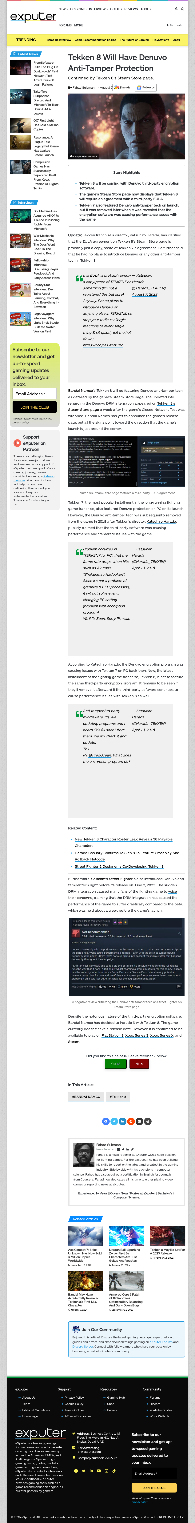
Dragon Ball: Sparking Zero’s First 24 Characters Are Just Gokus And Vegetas (124, 1255)
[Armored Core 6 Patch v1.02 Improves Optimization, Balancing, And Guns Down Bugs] (126, 1281)
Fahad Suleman (81, 87)
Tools (146, 9)
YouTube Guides (161, 1410)
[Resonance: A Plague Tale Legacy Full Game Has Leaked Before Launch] (20, 142)
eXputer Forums (161, 1342)
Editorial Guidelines (36, 1410)
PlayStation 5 (112, 1035)
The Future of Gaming (134, 39)
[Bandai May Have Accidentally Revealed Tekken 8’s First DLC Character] (85, 1281)
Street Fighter (121, 878)
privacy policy (21, 422)
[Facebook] (106, 1121)
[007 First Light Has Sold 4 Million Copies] (20, 125)
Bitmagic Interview (59, 39)
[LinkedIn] (122, 1121)
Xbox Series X (161, 1035)
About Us (28, 1397)
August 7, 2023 (144, 294)
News (63, 9)
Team (26, 1403)
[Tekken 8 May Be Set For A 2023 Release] (167, 1236)
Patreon (112, 1410)
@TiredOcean (99, 755)
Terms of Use (74, 1410)
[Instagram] (107, 1471)
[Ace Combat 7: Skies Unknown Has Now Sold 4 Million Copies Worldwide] (85, 1236)
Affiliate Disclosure (78, 1416)
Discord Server (82, 1346)
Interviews (98, 9)
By (70, 87)
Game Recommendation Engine (95, 39)
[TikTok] (114, 1471)
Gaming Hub (116, 1397)
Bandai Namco (80, 390)
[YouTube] (99, 1471)
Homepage (30, 1416)
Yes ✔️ (116, 1063)
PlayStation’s (161, 39)
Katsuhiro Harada (161, 521)
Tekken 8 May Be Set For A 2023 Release (167, 1251)
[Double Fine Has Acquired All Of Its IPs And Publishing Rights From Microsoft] (20, 216)
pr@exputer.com (89, 1451)
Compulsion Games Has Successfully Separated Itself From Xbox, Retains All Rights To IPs (46, 175)
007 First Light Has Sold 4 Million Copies (46, 124)
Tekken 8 (119, 1096)
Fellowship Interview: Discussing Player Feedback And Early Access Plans (47, 268)
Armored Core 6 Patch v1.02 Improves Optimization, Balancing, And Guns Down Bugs (126, 1300)
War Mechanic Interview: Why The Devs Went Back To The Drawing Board (44, 244)
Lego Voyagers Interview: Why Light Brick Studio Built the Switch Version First (46, 322)
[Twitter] (114, 1121)
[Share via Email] (139, 1121)
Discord (155, 1403)
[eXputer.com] (33, 17)
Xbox (176, 39)
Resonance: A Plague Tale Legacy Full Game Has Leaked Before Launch (46, 146)
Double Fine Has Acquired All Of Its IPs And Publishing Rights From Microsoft (47, 219)
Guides (116, 9)
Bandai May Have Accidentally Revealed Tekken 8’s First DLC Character (83, 1300)
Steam (73, 1041)
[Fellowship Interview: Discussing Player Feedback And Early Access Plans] (20, 265)
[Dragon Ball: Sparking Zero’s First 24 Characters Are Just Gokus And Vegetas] (126, 1236)
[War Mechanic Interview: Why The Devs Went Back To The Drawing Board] (20, 241)
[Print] (148, 1121)
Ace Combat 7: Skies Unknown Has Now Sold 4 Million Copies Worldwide (85, 1255)
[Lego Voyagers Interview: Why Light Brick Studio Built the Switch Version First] (20, 319)
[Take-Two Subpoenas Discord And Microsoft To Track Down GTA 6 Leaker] (20, 96)
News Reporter (105, 1149)
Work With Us (159, 1416)
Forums (65, 25)
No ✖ (139, 1063)
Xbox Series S (137, 1035)
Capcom (98, 878)
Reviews (131, 9)
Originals (78, 9)
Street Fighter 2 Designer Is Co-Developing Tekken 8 (119, 866)
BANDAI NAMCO (87, 1096)
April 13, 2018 (143, 568)
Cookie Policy (74, 1403)
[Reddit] (131, 1121)
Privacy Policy (74, 1397)
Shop (110, 1403)
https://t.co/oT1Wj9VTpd (103, 345)
